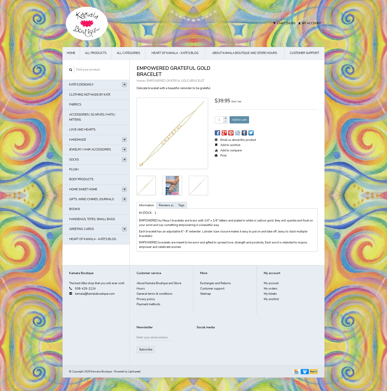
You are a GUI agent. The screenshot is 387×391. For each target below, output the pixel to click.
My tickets (270, 294)
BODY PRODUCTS (81, 179)
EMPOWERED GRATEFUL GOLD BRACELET (175, 81)
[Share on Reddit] (237, 132)
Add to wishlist (230, 145)
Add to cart (239, 120)
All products (95, 53)
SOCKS (74, 160)
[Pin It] (231, 132)
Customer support (304, 53)
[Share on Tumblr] (244, 132)
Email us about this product (238, 140)
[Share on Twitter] (251, 132)
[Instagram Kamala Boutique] (215, 338)
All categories (128, 53)
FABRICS (75, 105)
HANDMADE (77, 140)
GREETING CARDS (81, 229)
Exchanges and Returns (215, 283)
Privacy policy (146, 299)
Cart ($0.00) (286, 23)
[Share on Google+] (224, 132)
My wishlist (271, 299)
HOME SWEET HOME (83, 189)
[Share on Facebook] (217, 132)
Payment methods (148, 304)
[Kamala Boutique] (125, 23)
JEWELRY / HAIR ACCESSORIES (90, 150)
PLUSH (74, 170)
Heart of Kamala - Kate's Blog (175, 53)
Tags (181, 205)
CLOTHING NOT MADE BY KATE (89, 95)
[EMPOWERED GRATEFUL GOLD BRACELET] (172, 133)
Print (223, 156)
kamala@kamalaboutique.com (95, 294)
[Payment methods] (296, 372)
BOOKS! (74, 209)
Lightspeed (134, 371)
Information (146, 205)
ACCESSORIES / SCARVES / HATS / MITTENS (92, 117)
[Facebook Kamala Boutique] (200, 338)
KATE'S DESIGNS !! (81, 85)
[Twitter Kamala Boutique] (208, 338)
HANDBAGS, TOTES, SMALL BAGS (92, 219)
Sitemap (205, 294)
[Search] (70, 70)
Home (71, 53)
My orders (270, 289)
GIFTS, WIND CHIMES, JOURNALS (91, 199)
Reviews (166, 205)
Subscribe (145, 350)
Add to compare (231, 150)
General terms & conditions (154, 294)
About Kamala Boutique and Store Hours (244, 53)
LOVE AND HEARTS (82, 130)
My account (311, 23)
